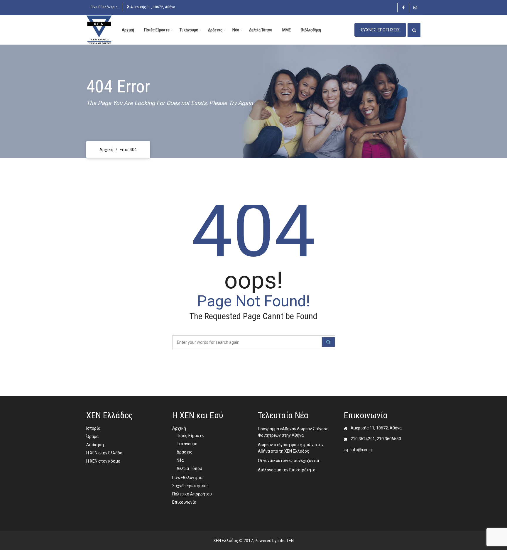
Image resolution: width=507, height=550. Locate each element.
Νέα (235, 30)
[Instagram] (415, 7)
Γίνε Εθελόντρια (104, 7)
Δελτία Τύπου (260, 30)
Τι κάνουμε (189, 30)
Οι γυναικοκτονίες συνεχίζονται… (290, 460)
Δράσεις (215, 30)
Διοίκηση (95, 444)
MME (286, 30)
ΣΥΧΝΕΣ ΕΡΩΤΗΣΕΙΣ (380, 30)
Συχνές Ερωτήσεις (190, 485)
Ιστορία (93, 428)
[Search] (328, 342)
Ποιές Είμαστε (157, 30)
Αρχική (128, 30)
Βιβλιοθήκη (311, 30)
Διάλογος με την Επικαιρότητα (286, 470)
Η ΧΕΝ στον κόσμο (103, 461)
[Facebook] (403, 7)
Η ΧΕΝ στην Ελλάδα (104, 453)
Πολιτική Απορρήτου (192, 494)
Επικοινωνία (184, 502)
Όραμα (92, 436)
